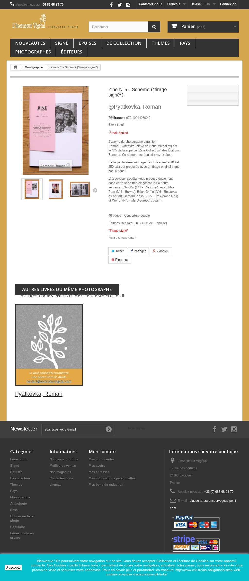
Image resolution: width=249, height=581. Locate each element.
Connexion (228, 4)
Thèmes (160, 43)
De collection (124, 43)
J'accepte (13, 567)
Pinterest (121, 260)
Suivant (95, 190)
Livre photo (18, 459)
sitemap (56, 484)
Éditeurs (71, 52)
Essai (14, 510)
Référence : (116, 118)
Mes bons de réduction (106, 484)
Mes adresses (99, 472)
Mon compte (102, 451)
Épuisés (87, 43)
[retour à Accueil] (15, 67)
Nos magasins (60, 472)
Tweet (119, 251)
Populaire (17, 527)
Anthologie (18, 503)
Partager (139, 251)
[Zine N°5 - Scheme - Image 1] (80, 189)
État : (112, 125)
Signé (62, 43)
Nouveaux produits (64, 459)
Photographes (33, 52)
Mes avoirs (97, 465)
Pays (185, 43)
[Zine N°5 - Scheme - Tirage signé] (56, 189)
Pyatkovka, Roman (134, 107)
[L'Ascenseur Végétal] (45, 21)
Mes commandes (101, 459)
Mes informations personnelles (112, 478)
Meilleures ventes (63, 465)
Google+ (162, 251)
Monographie (20, 497)
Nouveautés (30, 43)
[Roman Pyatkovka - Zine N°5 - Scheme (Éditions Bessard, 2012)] (32, 189)
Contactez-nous (150, 4)
